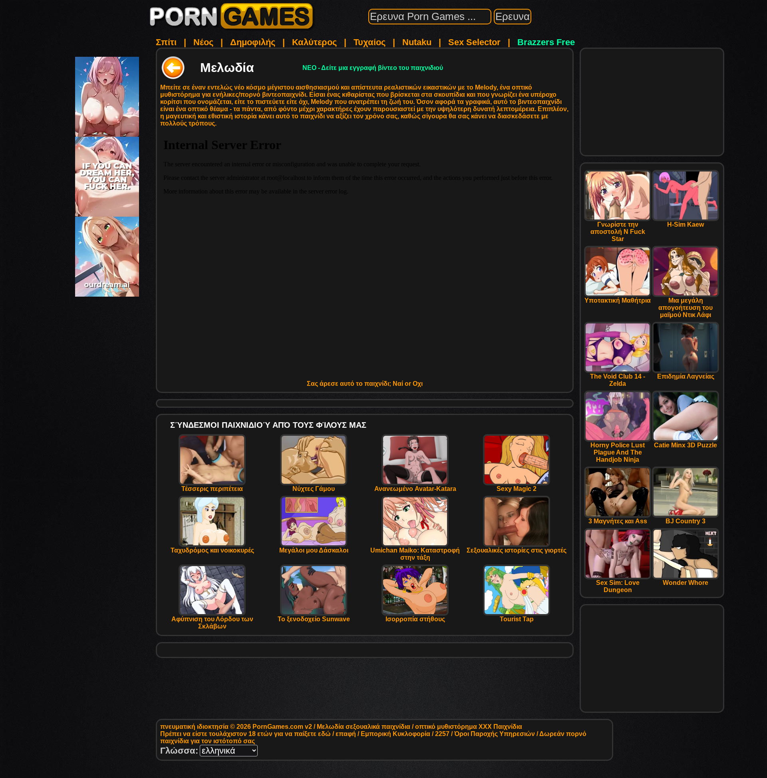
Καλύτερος (314, 42)
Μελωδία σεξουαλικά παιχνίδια (363, 726)
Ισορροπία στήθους (415, 619)
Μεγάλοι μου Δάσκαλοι (313, 550)
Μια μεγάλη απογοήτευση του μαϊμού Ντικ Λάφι (685, 307)
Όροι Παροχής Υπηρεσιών (494, 733)
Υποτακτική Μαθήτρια (617, 300)
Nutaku (416, 42)
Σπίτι (166, 42)
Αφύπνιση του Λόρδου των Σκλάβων (212, 623)
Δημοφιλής (252, 42)
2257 (442, 733)
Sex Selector (474, 42)
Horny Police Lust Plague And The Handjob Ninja (617, 452)
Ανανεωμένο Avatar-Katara (415, 488)
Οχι (418, 383)
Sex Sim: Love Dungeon (618, 586)
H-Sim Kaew (685, 224)
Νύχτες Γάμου (313, 488)
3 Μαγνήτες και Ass (617, 521)
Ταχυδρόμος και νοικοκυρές (212, 550)
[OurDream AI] (107, 294)
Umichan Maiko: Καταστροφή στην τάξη (415, 554)
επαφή (346, 733)
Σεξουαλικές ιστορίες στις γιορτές (516, 550)
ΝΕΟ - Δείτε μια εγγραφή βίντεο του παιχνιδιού (372, 67)
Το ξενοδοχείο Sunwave (314, 619)
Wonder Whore (685, 582)
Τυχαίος (369, 42)
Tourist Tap (517, 619)
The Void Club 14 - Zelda (617, 380)
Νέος (203, 42)
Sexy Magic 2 (517, 488)
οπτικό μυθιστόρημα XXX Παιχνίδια (468, 726)
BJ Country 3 (685, 521)
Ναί (398, 383)
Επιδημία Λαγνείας (685, 376)
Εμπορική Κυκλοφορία (395, 733)
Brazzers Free (546, 42)
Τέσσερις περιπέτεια (212, 488)
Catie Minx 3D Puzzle (685, 445)
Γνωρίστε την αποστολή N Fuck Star (617, 231)
